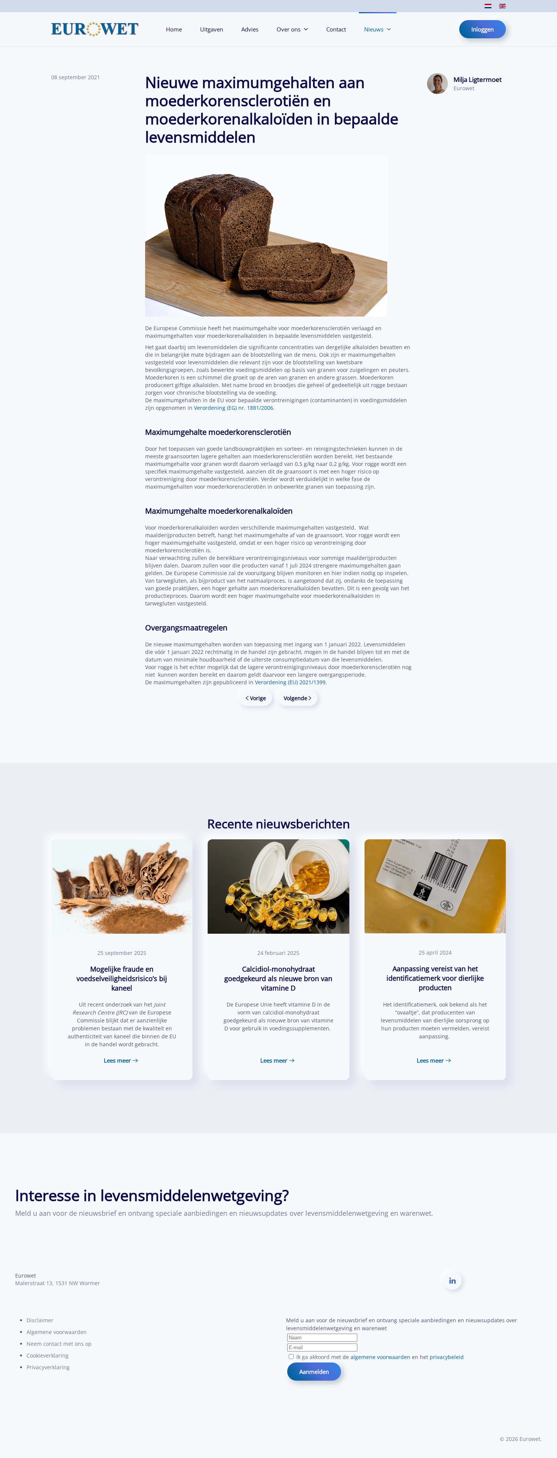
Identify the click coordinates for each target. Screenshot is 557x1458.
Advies (249, 29)
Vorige (258, 698)
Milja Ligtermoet (478, 79)
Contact (336, 29)
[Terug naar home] (95, 29)
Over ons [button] (288, 29)
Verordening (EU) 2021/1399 (290, 682)
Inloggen (482, 29)
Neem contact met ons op (59, 1343)
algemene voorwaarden (380, 1357)
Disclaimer (40, 1320)
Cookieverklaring (48, 1355)
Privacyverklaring (48, 1367)
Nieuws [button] (373, 29)
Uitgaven (211, 29)
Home (174, 29)
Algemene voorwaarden (57, 1332)
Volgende (295, 698)
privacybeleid (447, 1357)
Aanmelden (314, 1371)
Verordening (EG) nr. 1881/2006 (233, 407)
